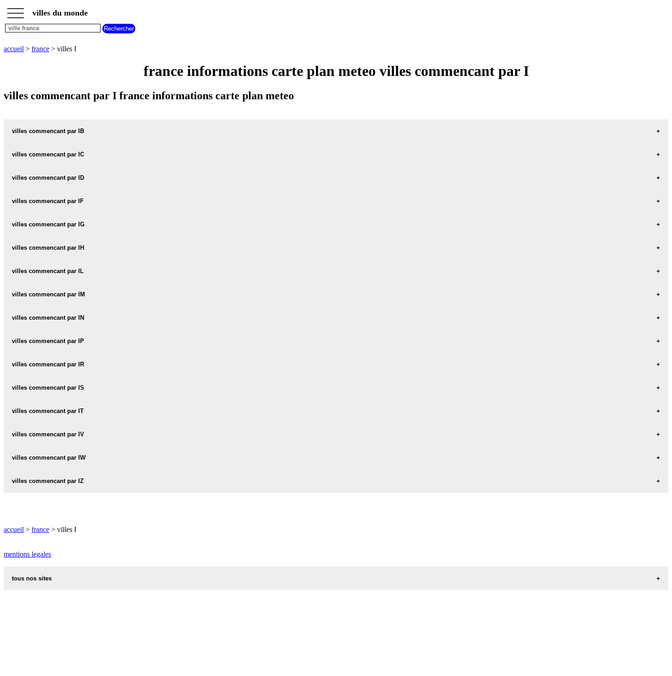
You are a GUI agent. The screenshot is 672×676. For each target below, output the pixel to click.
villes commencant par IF (48, 201)
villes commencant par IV (48, 434)
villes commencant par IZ (48, 480)
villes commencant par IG (48, 224)
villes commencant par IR (48, 364)
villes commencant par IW (48, 457)
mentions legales (27, 554)
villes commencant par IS (48, 387)
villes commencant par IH (48, 247)
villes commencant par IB (48, 131)
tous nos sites (32, 578)
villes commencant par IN (48, 317)
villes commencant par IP (48, 341)
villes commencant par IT (48, 411)
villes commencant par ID (48, 177)
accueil (14, 49)
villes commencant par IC (48, 154)
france (40, 49)
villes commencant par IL (48, 271)
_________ (15, 10)
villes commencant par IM (48, 294)
